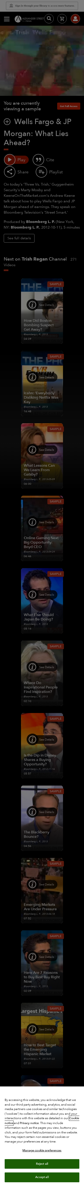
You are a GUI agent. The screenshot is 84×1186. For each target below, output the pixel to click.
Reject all (42, 1164)
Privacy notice (29, 1123)
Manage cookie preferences (41, 1150)
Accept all (42, 1177)
